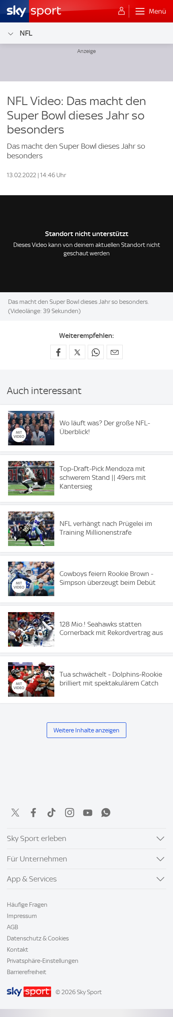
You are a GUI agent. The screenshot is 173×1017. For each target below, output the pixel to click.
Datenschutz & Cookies (38, 938)
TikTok (51, 812)
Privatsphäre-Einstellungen (42, 960)
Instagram (69, 812)
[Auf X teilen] (77, 352)
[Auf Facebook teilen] (58, 352)
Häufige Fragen (27, 904)
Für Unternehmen (37, 858)
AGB (12, 927)
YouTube (87, 812)
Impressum (22, 916)
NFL (26, 33)
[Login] (121, 11)
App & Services (32, 879)
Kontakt (17, 949)
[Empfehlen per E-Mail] (115, 352)
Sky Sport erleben (36, 838)
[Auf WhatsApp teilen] (96, 352)
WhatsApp (105, 812)
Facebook (33, 812)
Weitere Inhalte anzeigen (86, 730)
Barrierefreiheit (26, 972)
